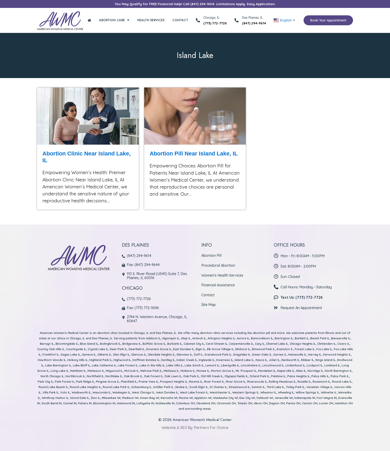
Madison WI (130, 398)
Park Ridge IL (85, 381)
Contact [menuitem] (180, 20)
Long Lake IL (60, 370)
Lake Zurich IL (194, 365)
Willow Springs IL (307, 392)
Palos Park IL (340, 376)
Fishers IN (85, 403)
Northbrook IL (75, 376)
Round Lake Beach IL (53, 387)
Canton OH (310, 403)
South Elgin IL (198, 387)
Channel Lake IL (277, 343)
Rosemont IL (321, 381)
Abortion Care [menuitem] (112, 20)
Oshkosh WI (264, 398)
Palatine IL (278, 376)
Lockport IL (315, 365)
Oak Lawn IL (173, 376)
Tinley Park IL (295, 387)
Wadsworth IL (81, 392)
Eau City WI (247, 398)
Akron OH (260, 403)
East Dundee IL (183, 349)
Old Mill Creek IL (212, 376)
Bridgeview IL (131, 343)
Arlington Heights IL (221, 338)
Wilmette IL (329, 392)
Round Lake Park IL (116, 387)
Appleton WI (202, 398)
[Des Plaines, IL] (236, 20)
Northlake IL (113, 376)
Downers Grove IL (159, 349)
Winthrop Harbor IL (55, 398)
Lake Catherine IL (104, 365)
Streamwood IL (239, 387)
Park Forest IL (64, 381)
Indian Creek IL (186, 360)
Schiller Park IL (163, 387)
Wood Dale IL (79, 398)
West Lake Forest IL (194, 392)
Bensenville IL (341, 338)
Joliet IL (274, 360)
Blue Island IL (89, 343)
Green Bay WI (149, 398)
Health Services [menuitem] (151, 20)
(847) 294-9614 (254, 23)
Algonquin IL (170, 338)
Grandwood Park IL (218, 354)
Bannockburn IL (262, 338)
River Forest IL (214, 381)
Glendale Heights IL (161, 354)
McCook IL (131, 370)
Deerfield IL (137, 349)
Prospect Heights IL (174, 381)
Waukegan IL (121, 392)
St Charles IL (218, 387)
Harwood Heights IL (337, 354)
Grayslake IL (241, 354)
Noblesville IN (165, 403)
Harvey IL (314, 354)
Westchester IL (220, 392)
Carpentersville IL (241, 343)
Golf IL (198, 354)
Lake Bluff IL (81, 365)
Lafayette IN (145, 403)
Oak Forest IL (153, 376)
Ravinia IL (195, 381)
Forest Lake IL (305, 349)
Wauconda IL (102, 392)
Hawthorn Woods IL (52, 360)
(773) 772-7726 (215, 23)
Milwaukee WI (111, 398)
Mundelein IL (267, 370)
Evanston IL (285, 349)
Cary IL (260, 343)
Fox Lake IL (324, 349)
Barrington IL (284, 338)
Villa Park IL (50, 392)
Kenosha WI (169, 398)
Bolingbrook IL (110, 343)
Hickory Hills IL (77, 360)
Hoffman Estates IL (146, 360)
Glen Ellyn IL (121, 354)
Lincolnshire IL (251, 365)
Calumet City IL (194, 343)
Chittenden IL (326, 343)
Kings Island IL (326, 360)
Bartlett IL (302, 338)
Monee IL (203, 370)
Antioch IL (199, 338)
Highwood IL (122, 360)
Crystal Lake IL (98, 349)
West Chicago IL (143, 392)
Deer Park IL (118, 349)
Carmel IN (70, 403)
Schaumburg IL (141, 387)
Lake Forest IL (128, 365)
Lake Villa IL (174, 365)
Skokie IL (181, 387)
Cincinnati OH (226, 403)
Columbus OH (185, 403)
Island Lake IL (244, 360)
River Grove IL (236, 381)
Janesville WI (283, 398)
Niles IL (301, 370)
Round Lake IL (342, 381)
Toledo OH (244, 403)
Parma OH (293, 403)
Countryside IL (76, 349)
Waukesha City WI (225, 398)
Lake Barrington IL (58, 365)
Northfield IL (95, 376)
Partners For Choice (211, 427)
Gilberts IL (104, 354)
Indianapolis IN (304, 398)
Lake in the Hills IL (152, 365)
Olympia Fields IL (236, 376)
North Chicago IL (52, 376)
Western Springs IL (245, 392)
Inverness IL (224, 360)
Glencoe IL (138, 354)
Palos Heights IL (298, 376)
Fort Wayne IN (327, 398)
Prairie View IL (148, 381)
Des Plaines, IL (252, 18)
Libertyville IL (230, 365)
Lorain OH (326, 403)
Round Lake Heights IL (85, 387)
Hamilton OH (344, 403)
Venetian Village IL (319, 387)
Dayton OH (277, 403)
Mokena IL (188, 370)
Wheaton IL (268, 392)
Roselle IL (304, 381)
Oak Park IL (191, 376)
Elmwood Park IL (263, 349)
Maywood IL (114, 370)
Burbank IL (174, 343)
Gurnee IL (280, 354)
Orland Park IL (259, 376)
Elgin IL (200, 349)
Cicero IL (343, 343)
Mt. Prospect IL (246, 370)
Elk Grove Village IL (220, 349)
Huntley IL (168, 360)
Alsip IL (186, 338)
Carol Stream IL (217, 343)
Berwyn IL (47, 343)
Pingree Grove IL (107, 381)
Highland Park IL (100, 360)
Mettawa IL (171, 370)
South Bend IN (52, 403)
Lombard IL (332, 365)
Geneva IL (89, 354)
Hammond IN (126, 403)
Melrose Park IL (151, 370)
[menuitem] (89, 20)
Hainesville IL (297, 354)
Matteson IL (96, 370)
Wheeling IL (286, 392)
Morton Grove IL (222, 370)
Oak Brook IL (133, 376)
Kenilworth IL (290, 360)
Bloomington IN (104, 403)
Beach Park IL (320, 338)
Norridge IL (315, 370)
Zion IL (95, 398)
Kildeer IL (307, 360)
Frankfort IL (50, 354)
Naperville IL (286, 370)
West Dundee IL (167, 392)
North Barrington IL (338, 370)
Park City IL (45, 381)
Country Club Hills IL (51, 349)
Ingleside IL (207, 360)
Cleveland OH (205, 403)
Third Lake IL (275, 387)
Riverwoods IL (257, 381)
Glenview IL (184, 354)
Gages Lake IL (70, 354)
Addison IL (153, 338)
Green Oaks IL (262, 354)
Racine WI (186, 398)
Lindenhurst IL (295, 365)
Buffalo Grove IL (154, 343)
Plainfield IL (129, 381)
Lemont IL (212, 365)
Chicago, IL (141, 333)
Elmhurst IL (242, 349)
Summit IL (258, 387)
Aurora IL (243, 338)
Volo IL (65, 392)
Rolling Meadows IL (282, 381)
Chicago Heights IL (303, 343)
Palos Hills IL (320, 376)
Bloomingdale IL (67, 343)
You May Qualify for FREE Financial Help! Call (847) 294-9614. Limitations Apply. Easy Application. (195, 4)
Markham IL (78, 370)
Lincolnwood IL (273, 365)
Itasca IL (261, 360)
